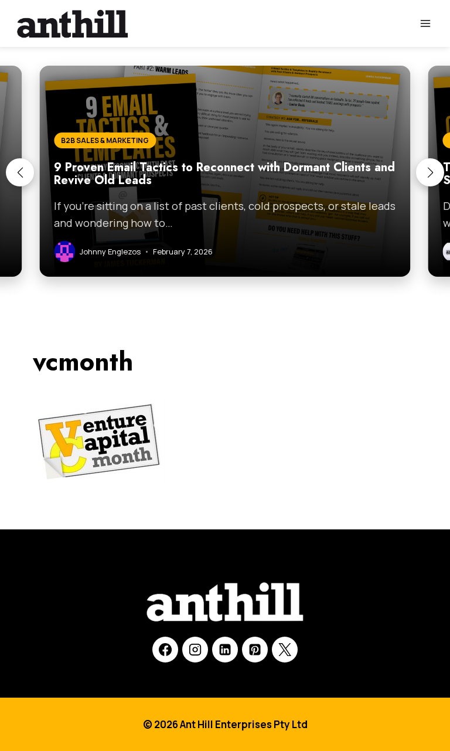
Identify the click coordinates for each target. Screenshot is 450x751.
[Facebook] (165, 649)
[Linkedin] (225, 649)
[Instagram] (195, 649)
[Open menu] (425, 23)
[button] (20, 172)
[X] (285, 649)
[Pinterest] (255, 649)
